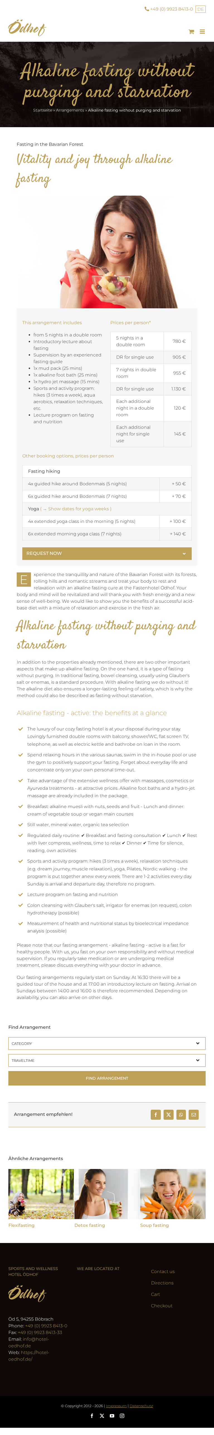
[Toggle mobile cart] (191, 32)
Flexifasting (21, 1225)
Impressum (116, 1406)
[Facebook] (155, 1114)
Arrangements (70, 110)
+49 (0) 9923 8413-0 (46, 1325)
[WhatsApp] (181, 1114)
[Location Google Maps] (107, 1314)
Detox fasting (89, 1225)
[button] (107, 553)
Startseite (42, 110)
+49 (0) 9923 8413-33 (40, 1332)
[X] (168, 1114)
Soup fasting (154, 1225)
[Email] (193, 1114)
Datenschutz (141, 1406)
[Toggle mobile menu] (203, 32)
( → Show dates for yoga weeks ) (75, 508)
